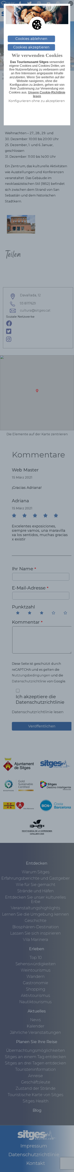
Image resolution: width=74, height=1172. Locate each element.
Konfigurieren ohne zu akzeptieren (36, 101)
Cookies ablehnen (31, 39)
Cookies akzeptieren (31, 47)
